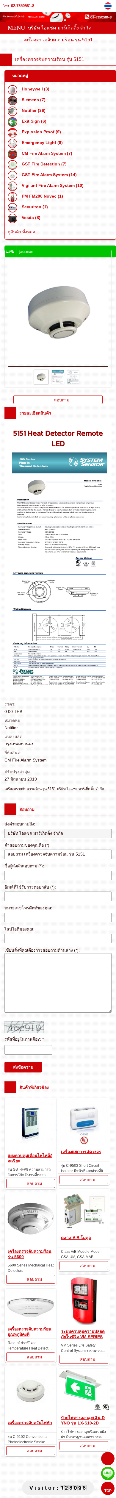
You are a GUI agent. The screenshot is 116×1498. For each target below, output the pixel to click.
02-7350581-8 (22, 6)
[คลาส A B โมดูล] (84, 1211)
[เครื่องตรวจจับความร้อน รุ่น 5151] (108, 6)
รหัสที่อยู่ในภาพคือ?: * (24, 1039)
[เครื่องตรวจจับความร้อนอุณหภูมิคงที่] (31, 1307)
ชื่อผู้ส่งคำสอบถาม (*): (24, 866)
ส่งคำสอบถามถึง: (19, 824)
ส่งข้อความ (23, 1067)
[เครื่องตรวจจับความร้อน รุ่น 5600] (31, 1220)
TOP (108, 1491)
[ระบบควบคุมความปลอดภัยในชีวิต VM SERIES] (84, 1301)
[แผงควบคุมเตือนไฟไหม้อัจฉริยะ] (31, 1124)
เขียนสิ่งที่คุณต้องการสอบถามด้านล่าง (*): (42, 950)
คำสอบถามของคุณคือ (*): (27, 845)
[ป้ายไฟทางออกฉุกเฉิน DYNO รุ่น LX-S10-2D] (84, 1391)
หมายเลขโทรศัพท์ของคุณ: (28, 908)
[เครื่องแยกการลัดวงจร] (84, 1122)
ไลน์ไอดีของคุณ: (19, 929)
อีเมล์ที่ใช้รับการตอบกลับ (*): (30, 887)
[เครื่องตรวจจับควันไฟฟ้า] (31, 1392)
